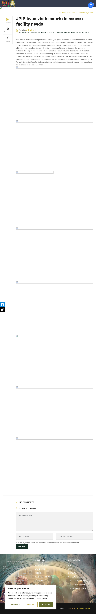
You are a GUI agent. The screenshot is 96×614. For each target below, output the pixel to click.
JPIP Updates (32, 32)
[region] (30, 597)
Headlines (87, 11)
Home (37, 565)
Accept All (46, 604)
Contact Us (40, 585)
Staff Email (40, 569)
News (50, 32)
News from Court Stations (61, 32)
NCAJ (70, 565)
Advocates (40, 581)
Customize (15, 604)
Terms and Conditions (84, 608)
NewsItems (85, 32)
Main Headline (42, 32)
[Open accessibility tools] (91, 5)
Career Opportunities (44, 577)
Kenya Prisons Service (77, 581)
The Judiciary (77, 11)
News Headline (76, 32)
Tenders (38, 573)
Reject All (30, 604)
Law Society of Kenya (77, 588)
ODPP (70, 569)
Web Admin (30, 30)
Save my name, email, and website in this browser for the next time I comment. (48, 543)
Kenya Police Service (76, 585)
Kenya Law (72, 573)
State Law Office (75, 577)
